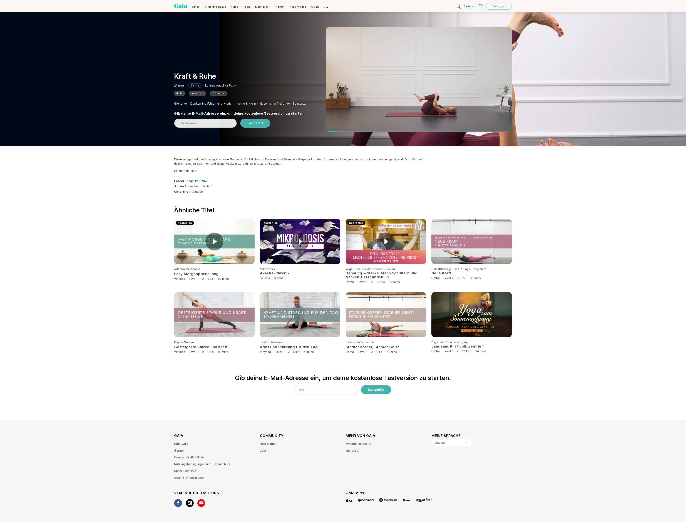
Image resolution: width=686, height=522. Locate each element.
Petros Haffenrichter (360, 342)
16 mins (223, 352)
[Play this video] (214, 241)
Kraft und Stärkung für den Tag (289, 347)
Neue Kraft (441, 273)
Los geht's (255, 123)
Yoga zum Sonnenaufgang (450, 342)
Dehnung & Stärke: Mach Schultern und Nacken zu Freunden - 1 (381, 275)
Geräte (179, 450)
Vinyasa (179, 278)
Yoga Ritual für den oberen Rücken (370, 269)
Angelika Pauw (226, 85)
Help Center (268, 443)
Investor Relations (358, 443)
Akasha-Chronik (275, 273)
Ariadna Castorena (187, 269)
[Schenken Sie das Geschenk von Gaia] (481, 6)
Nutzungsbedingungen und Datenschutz (202, 464)
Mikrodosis (267, 269)
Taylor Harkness (271, 342)
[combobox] (451, 442)
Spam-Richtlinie (185, 471)
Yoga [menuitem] (246, 6)
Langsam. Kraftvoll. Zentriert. (458, 346)
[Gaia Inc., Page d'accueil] (180, 5)
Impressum (353, 450)
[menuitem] (196, 5)
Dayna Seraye (184, 342)
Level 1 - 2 (196, 278)
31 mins (475, 278)
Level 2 (449, 278)
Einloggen (499, 6)
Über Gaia (181, 443)
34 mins (480, 351)
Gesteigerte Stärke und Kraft (201, 347)
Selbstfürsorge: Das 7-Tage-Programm (458, 269)
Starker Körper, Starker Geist (372, 347)
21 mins (308, 352)
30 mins (223, 278)
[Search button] (459, 6)
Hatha (350, 282)
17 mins (394, 282)
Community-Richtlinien (190, 457)
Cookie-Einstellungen (189, 477)
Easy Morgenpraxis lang (196, 274)
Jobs (263, 450)
